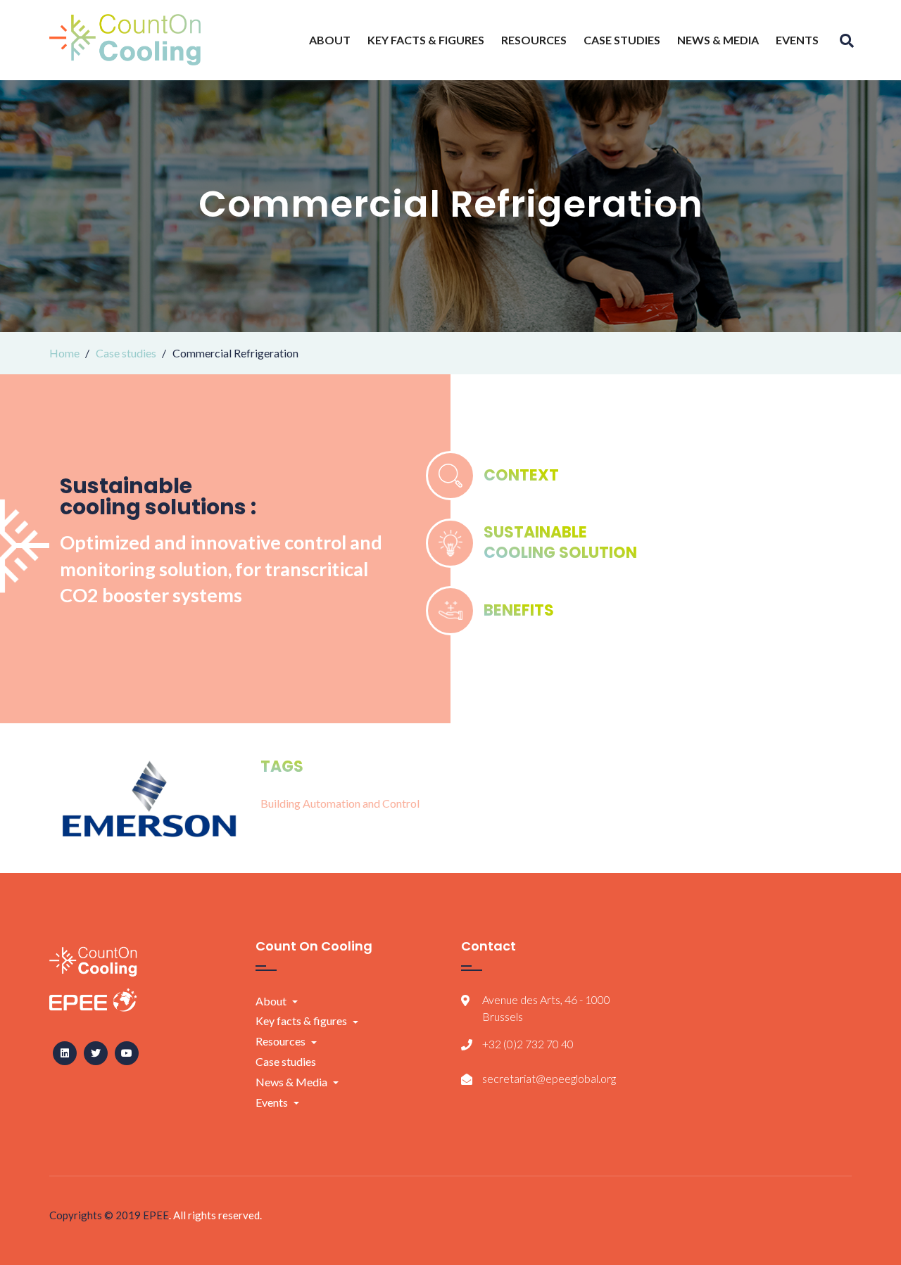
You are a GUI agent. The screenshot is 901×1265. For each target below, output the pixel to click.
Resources (534, 39)
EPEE (156, 1215)
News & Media (718, 39)
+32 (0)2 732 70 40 (528, 1043)
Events (797, 39)
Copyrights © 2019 (96, 1215)
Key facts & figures (425, 39)
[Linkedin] (65, 1053)
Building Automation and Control (340, 803)
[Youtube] (127, 1053)
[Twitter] (96, 1053)
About (330, 39)
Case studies (622, 39)
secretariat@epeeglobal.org (549, 1078)
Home (64, 353)
